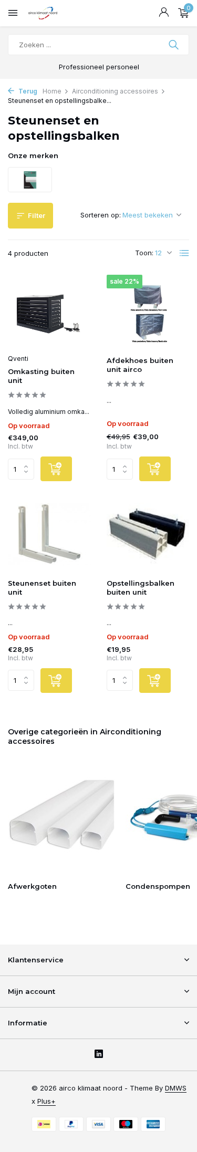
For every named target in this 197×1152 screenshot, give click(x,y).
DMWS (175, 1088)
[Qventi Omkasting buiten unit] (49, 312)
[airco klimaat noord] (55, 13)
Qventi (18, 358)
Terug (27, 91)
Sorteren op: (100, 215)
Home (52, 91)
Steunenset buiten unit (42, 587)
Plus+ (46, 1101)
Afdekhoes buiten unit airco (140, 364)
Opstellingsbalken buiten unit (140, 587)
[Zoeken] (174, 44)
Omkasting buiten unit (41, 376)
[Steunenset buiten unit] (49, 534)
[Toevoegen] (56, 468)
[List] (184, 253)
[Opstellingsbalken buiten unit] (148, 534)
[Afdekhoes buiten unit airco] (148, 312)
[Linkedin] (99, 1055)
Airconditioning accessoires (115, 91)
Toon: (144, 252)
